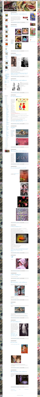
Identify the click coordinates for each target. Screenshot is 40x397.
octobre (7, 107)
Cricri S (25, 120)
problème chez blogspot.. (16, 275)
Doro (23, 120)
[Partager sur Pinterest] (24, 22)
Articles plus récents (13, 389)
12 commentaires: (17, 92)
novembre (7, 106)
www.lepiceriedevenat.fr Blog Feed (7, 76)
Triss (15, 74)
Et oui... (12, 304)
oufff (12, 257)
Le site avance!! (14, 26)
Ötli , (14, 333)
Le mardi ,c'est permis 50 (16, 55)
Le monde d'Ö (6, 42)
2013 (5, 101)
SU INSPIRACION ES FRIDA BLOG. (7, 65)
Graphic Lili (15, 250)
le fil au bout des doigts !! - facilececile (7, 78)
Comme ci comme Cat (20, 249)
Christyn (24, 249)
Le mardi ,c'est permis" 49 (16, 96)
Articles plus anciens (26, 389)
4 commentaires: (17, 278)
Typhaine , (22, 250)
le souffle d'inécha (7, 18)
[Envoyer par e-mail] (21, 76)
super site (12, 132)
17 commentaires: (18, 123)
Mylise (14, 249)
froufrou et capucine (6, 51)
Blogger (22, 395)
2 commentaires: (17, 222)
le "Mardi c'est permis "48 (16, 226)
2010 (5, 104)
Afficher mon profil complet (32, 41)
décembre (7, 105)
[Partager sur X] (23, 22)
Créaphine (18, 250)
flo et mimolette (6, 52)
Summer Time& (14, 342)
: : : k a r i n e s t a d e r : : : (7, 22)
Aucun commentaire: (18, 22)
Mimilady (19, 120)
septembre (7, 137)
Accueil (19, 389)
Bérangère (17, 120)
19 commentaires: (18, 76)
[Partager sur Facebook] (23, 76)
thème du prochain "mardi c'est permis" (19, 14)
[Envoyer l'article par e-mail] (20, 22)
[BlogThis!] (22, 22)
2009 (6, 147)
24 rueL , (17, 74)
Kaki (19, 250)
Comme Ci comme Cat (13, 334)
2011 (5, 103)
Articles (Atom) (15, 390)
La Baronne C (13, 335)
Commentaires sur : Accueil (7, 75)
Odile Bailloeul (6, 38)
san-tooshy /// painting (6, 46)
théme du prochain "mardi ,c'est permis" (19, 282)
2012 (5, 102)
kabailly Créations (7, 61)
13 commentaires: (17, 367)
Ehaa (12, 249)
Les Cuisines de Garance (6, 56)
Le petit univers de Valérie (7, 70)
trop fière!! (13, 127)
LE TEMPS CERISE (7, 30)
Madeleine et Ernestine (16, 173)
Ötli (26, 120)
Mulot (16, 334)
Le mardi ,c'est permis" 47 (16, 322)
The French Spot (6, 60)
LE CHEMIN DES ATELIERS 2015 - (6, 29)
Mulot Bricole (22, 248)
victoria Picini (6, 13)
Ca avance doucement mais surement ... (19, 168)
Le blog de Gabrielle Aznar (7, 34)
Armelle (21, 120)
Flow (5, 17)
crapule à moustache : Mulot (16, 344)
